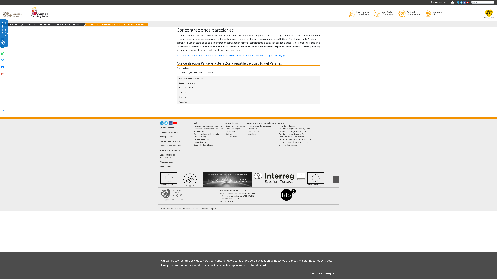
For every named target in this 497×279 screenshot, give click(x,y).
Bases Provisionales (187, 83)
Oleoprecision (231, 136)
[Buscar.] (493, 2)
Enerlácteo (230, 131)
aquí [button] (263, 265)
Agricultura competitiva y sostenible (208, 126)
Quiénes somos (167, 127)
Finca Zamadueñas (287, 126)
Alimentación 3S (200, 131)
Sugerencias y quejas (170, 150)
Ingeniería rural (11, 24)
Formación (252, 128)
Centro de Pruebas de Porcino (291, 136)
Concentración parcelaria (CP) (37, 24)
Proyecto (182, 92)
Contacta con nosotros (170, 146)
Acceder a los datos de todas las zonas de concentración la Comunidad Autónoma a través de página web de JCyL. (231, 55)
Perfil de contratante (170, 141)
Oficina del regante (234, 128)
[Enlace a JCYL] (39, 12)
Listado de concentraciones (68, 24)
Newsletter (252, 134)
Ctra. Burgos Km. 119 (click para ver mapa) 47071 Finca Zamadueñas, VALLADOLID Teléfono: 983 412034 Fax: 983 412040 (238, 196)
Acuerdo (182, 97)
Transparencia (166, 136)
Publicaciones (253, 131)
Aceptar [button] (330, 273)
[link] (175, 208)
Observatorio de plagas (235, 126)
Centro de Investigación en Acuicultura (295, 139)
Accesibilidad (166, 166)
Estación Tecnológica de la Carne (293, 134)
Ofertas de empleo (169, 132)
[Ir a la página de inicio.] (13, 12)
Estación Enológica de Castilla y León (294, 128)
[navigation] (442, 2)
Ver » (2, 110)
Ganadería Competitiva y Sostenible (208, 128)
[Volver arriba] (336, 179)
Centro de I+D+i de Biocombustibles (294, 142)
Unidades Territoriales (288, 145)
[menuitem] (359, 14)
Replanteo (183, 102)
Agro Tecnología (200, 136)
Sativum (229, 134)
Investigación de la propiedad (191, 78)
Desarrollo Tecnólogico (203, 145)
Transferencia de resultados (259, 126)
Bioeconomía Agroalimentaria (206, 134)
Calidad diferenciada (202, 139)
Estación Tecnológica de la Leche (293, 131)
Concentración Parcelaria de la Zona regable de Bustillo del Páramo (116, 24)
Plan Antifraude (167, 162)
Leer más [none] (316, 273)
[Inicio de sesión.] (431, 2)
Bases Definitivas (186, 87)
